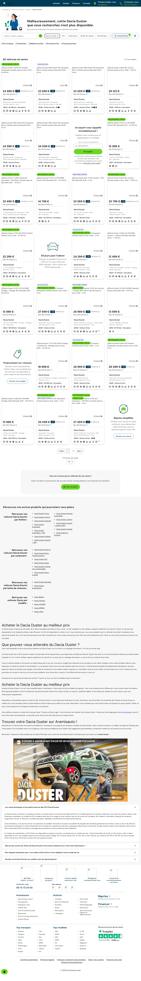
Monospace (59, 911)
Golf (81, 937)
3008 (57, 940)
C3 (56, 943)
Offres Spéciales (86, 905)
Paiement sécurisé (114, 960)
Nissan (20, 951)
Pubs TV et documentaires (28, 916)
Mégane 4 (83, 943)
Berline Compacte (62, 902)
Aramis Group (23, 919)
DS (40, 951)
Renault (21, 931)
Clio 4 (82, 934)
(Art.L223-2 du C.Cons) (91, 163)
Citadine (58, 899)
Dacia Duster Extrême (42, 536)
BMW (41, 943)
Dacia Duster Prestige (64, 529)
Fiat (40, 931)
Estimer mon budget (17, 381)
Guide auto (84, 908)
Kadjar (82, 940)
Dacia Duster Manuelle (42, 582)
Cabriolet (83, 902)
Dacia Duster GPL (40, 559)
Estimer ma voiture (123, 436)
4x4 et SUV (84, 899)
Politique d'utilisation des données (71, 960)
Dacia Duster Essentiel (42, 521)
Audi (20, 949)
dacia (28, 10)
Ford (40, 940)
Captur (57, 949)
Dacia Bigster (39, 597)
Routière (58, 905)
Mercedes (42, 946)
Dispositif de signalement (71, 962)
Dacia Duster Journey (64, 520)
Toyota (41, 949)
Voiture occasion (18, 10)
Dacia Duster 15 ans (41, 514)
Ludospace (59, 913)
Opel (20, 940)
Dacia (20, 943)
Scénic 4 (83, 946)
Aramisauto (6, 10)
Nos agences (23, 902)
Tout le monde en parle (26, 911)
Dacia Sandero (39, 601)
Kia (40, 937)
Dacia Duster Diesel (41, 563)
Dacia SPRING (39, 608)
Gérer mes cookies (96, 960)
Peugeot (21, 934)
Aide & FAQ (22, 908)
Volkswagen (22, 946)
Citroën (21, 937)
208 (56, 931)
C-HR (82, 931)
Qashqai (83, 949)
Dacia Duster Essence (42, 550)
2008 (57, 934)
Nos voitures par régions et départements (86, 912)
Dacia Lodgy (39, 612)
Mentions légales (47, 960)
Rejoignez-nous (24, 905)
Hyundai (42, 934)
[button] (58, 36)
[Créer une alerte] (4, 971)
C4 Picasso (59, 946)
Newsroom (22, 913)
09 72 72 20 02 (24, 887)
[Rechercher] (40, 36)
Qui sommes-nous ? (25, 899)
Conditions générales (29, 960)
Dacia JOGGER (39, 604)
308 (56, 937)
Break (57, 908)
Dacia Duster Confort (42, 517)
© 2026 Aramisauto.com (70, 970)
